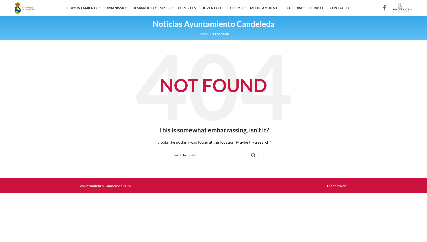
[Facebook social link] (384, 8)
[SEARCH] (253, 155)
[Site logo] (24, 7)
